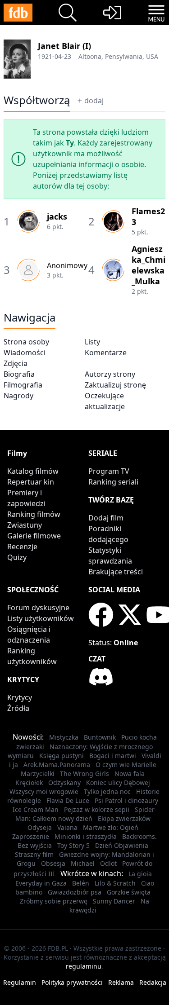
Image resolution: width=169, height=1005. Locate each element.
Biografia (19, 374)
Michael (83, 863)
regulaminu (83, 966)
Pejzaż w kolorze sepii (96, 809)
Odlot (108, 863)
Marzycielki (38, 773)
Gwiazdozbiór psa (74, 892)
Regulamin (19, 982)
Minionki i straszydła (86, 836)
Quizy (17, 557)
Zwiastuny (24, 525)
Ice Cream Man (36, 809)
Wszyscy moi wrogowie (43, 791)
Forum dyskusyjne (38, 608)
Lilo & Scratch (115, 883)
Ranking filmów (33, 514)
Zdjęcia (15, 363)
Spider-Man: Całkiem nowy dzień (86, 814)
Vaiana (67, 827)
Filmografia (23, 385)
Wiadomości (25, 352)
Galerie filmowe (34, 536)
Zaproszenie (30, 836)
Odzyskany (64, 782)
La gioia (140, 873)
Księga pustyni (61, 755)
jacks (57, 216)
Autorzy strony (110, 374)
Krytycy (19, 697)
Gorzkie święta (129, 892)
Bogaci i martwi (112, 755)
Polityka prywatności (72, 982)
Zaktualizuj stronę (115, 385)
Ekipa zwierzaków (124, 818)
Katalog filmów (33, 471)
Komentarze (106, 352)
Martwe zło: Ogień (110, 827)
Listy (92, 342)
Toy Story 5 (73, 845)
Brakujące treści (115, 572)
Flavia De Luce (67, 800)
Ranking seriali (113, 482)
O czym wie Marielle (126, 764)
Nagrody (18, 396)
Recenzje (22, 546)
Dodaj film (105, 518)
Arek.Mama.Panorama (56, 764)
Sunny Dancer (114, 901)
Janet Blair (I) (64, 45)
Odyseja (39, 827)
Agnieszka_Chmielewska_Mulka (148, 265)
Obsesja (53, 863)
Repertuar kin (30, 482)
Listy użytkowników (40, 618)
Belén (80, 883)
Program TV (108, 471)
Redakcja (152, 982)
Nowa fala (129, 773)
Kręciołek (29, 782)
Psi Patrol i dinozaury (126, 800)
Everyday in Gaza (41, 883)
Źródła (18, 708)
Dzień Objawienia (121, 845)
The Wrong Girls (84, 773)
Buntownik (100, 737)
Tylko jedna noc (107, 791)
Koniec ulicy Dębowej (118, 782)
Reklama (121, 982)
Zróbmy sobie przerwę (53, 901)
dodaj (94, 101)
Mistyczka (63, 737)
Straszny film (34, 854)
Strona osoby (26, 342)
